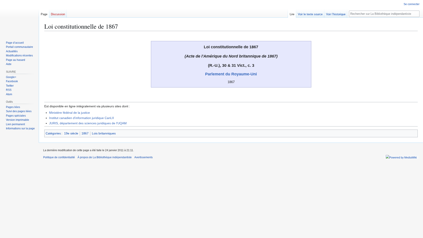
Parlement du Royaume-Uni (231, 74)
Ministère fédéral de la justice (69, 112)
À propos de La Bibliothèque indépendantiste (105, 157)
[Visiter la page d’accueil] (19, 17)
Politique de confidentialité (59, 157)
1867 (85, 133)
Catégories (53, 133)
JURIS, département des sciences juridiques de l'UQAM (88, 123)
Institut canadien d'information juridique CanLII (81, 118)
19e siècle (71, 133)
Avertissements (143, 157)
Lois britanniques (104, 133)
